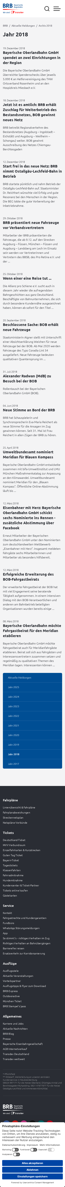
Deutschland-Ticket (14, 840)
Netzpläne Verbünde (15, 822)
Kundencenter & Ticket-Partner (21, 885)
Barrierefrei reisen (13, 948)
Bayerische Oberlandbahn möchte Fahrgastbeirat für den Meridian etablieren (32, 630)
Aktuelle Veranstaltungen (18, 976)
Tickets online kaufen (15, 890)
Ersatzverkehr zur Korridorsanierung (24, 953)
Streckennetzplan (13, 817)
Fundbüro (8, 923)
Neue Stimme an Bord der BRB (29, 410)
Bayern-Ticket (11, 860)
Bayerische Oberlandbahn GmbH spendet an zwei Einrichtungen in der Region (31, 57)
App (5, 933)
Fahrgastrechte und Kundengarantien (24, 918)
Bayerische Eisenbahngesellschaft (23, 1044)
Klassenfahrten (12, 870)
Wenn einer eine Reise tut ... (27, 278)
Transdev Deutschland (16, 1054)
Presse (7, 1038)
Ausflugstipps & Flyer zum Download (24, 986)
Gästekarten (10, 895)
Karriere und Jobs (13, 1023)
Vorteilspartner (12, 981)
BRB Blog (8, 1033)
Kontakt (7, 913)
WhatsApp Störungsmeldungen (21, 928)
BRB (5, 25)
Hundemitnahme (13, 880)
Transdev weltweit (14, 1059)
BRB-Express (10, 991)
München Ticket (12, 1001)
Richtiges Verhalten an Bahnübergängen (26, 943)
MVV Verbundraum (14, 845)
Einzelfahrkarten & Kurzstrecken (21, 850)
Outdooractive (11, 996)
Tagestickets (10, 865)
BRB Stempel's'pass (14, 1006)
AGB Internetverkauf (15, 1049)
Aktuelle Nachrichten (15, 1028)
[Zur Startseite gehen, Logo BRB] (13, 9)
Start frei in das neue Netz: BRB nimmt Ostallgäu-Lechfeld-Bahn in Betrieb (32, 171)
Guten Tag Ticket (13, 855)
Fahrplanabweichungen (16, 812)
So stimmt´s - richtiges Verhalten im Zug (26, 938)
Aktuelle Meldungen (23, 25)
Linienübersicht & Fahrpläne (19, 807)
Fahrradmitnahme (13, 875)
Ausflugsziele (11, 970)
